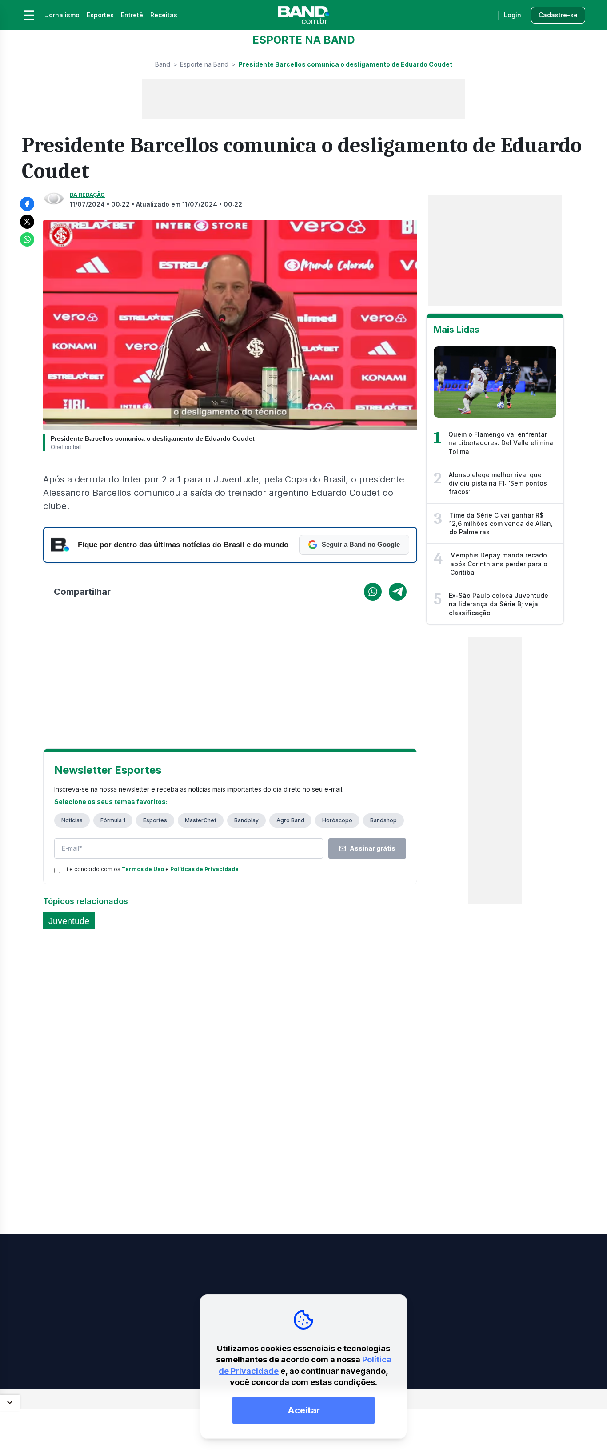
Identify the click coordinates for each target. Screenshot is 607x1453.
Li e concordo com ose (151, 869)
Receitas (163, 15)
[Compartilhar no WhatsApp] (27, 239)
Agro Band (290, 820)
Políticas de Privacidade (204, 869)
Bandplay (246, 820)
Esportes (100, 15)
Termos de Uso (143, 869)
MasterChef (200, 820)
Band (162, 64)
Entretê (132, 15)
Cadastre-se (558, 15)
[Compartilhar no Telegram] (398, 592)
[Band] (303, 15)
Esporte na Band (204, 64)
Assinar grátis (372, 848)
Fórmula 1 (112, 820)
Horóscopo (337, 820)
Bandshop (383, 820)
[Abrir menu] (29, 15)
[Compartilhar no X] (27, 222)
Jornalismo (62, 15)
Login (512, 15)
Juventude (68, 921)
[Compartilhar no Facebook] (27, 204)
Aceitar (304, 1410)
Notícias (72, 820)
